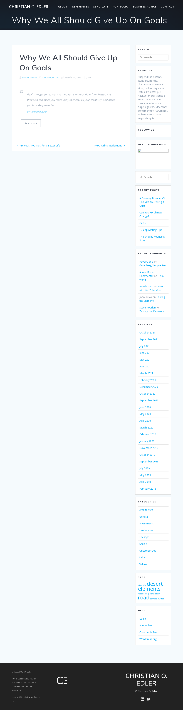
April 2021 (145, 366)
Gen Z (142, 223)
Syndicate (101, 6)
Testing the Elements (151, 311)
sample (153, 598)
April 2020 (145, 420)
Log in (143, 618)
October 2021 (147, 332)
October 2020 (147, 393)
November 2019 (148, 448)
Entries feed (146, 625)
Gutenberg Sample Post (153, 265)
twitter (161, 598)
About (63, 6)
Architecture (146, 510)
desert (155, 583)
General (143, 516)
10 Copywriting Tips (150, 229)
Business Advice (145, 6)
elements (149, 588)
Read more (30, 123)
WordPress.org (148, 639)
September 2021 (149, 339)
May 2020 (145, 414)
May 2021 (145, 359)
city (144, 585)
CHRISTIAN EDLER (28, 7)
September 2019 (149, 461)
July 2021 (144, 346)
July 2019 (144, 468)
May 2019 (145, 475)
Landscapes (146, 530)
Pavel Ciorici (146, 261)
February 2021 (147, 380)
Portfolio (120, 6)
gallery (151, 593)
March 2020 (146, 427)
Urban (142, 557)
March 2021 (146, 373)
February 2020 (147, 434)
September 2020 (149, 400)
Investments (146, 523)
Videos (143, 564)
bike (140, 585)
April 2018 (145, 482)
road (144, 597)
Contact (167, 6)
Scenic (143, 543)
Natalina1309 (29, 77)
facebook (142, 593)
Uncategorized (51, 77)
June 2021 (145, 353)
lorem (157, 593)
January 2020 (146, 441)
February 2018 (147, 488)
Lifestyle (144, 537)
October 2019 (147, 454)
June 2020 (145, 407)
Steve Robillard (148, 307)
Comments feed (148, 632)
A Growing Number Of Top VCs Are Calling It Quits (152, 201)
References (80, 6)
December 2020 (148, 386)
